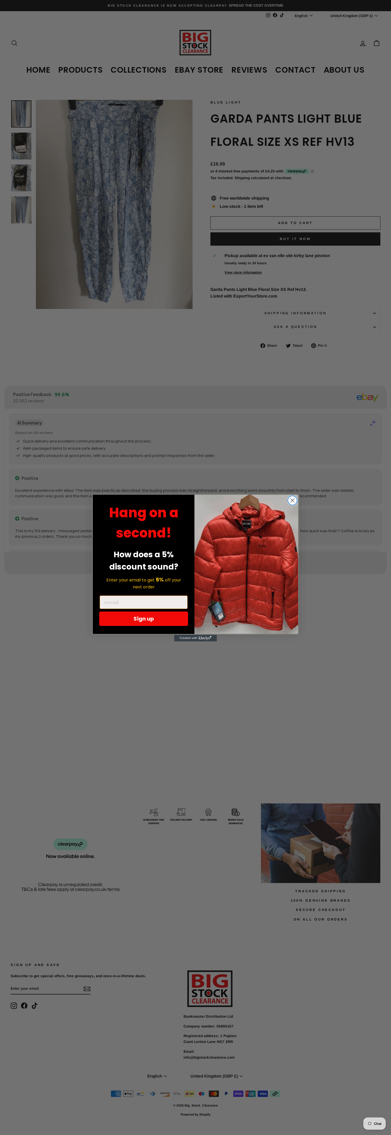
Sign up (144, 618)
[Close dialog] (292, 500)
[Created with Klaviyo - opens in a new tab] (195, 638)
